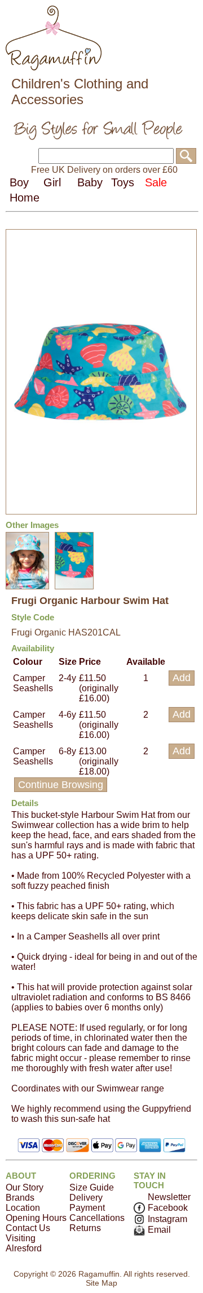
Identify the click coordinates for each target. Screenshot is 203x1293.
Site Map (101, 1282)
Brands (20, 1197)
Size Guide (91, 1187)
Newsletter (169, 1197)
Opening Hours (36, 1218)
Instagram (167, 1219)
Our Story (24, 1187)
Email (159, 1229)
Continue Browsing (60, 784)
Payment (87, 1208)
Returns (85, 1228)
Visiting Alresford (24, 1243)
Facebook (168, 1208)
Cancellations (97, 1218)
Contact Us (28, 1228)
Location (23, 1208)
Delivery (86, 1197)
